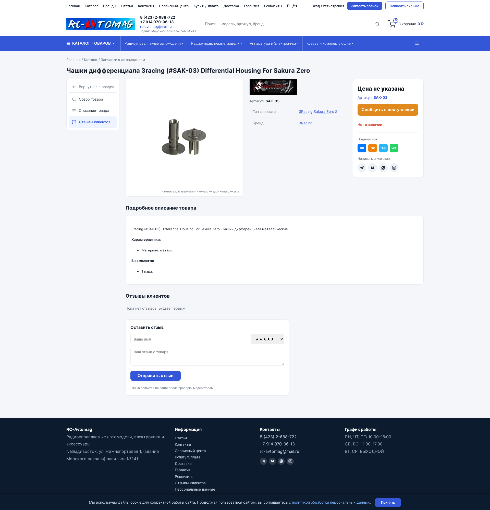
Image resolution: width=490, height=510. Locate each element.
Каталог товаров (90, 43)
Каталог (91, 6)
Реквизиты (273, 6)
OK (373, 148)
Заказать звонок (364, 6)
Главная (73, 6)
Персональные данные (195, 489)
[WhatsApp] (383, 167)
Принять (388, 502)
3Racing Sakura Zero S (318, 111)
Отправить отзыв (156, 375)
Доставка (231, 6)
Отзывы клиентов (95, 122)
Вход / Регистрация (328, 6)
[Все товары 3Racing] (298, 87)
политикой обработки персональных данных (331, 502)
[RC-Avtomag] (100, 24)
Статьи (127, 6)
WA (394, 148)
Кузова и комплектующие (330, 43)
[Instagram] (394, 167)
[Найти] (377, 24)
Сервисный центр (174, 6)
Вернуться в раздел (96, 86)
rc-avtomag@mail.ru (156, 27)
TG (383, 148)
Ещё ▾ (292, 6)
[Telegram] (362, 167)
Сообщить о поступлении (388, 109)
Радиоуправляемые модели (216, 43)
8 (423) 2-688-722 (157, 17)
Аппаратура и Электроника (274, 43)
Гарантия (251, 6)
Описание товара (94, 110)
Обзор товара (91, 99)
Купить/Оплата (206, 6)
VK (362, 148)
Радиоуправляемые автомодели (154, 43)
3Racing (306, 123)
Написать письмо (404, 6)
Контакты (146, 6)
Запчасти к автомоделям (123, 59)
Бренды (109, 6)
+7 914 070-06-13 (157, 22)
